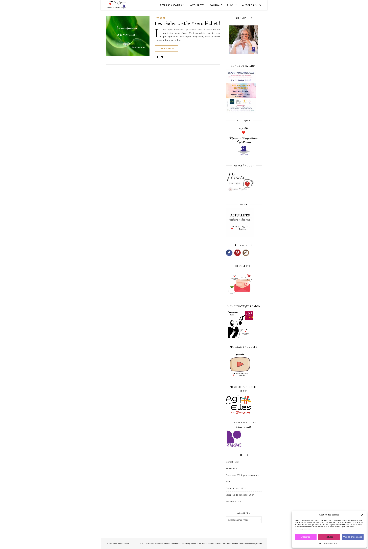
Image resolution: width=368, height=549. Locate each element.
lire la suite (167, 48)
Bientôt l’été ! (232, 461)
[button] (362, 514)
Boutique (216, 5)
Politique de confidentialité (328, 544)
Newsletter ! (232, 468)
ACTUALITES (197, 5)
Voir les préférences (352, 537)
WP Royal (125, 543)
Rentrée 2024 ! (233, 501)
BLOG (230, 5)
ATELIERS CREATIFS (171, 5)
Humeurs (160, 18)
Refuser (329, 537)
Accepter (305, 537)
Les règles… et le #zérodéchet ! (187, 23)
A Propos (248, 5)
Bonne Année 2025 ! (236, 488)
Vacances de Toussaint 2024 (240, 494)
